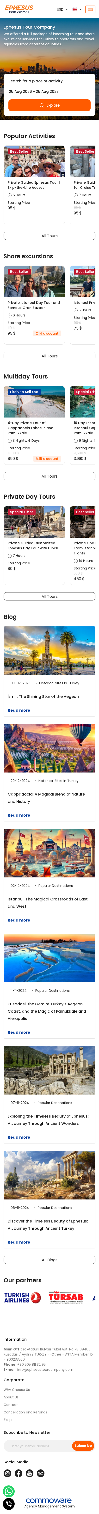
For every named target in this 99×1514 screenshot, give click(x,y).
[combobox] (49, 81)
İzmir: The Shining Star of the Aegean (43, 696)
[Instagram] (7, 1473)
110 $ (77, 207)
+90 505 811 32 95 (25, 1364)
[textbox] (49, 81)
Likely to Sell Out (24, 391)
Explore (53, 105)
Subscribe (83, 1445)
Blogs (8, 1419)
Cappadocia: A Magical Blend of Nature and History (46, 797)
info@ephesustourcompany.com (38, 1369)
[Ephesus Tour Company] (16, 9)
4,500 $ (80, 453)
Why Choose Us (17, 1389)
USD (60, 9)
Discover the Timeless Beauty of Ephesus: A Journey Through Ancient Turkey (48, 1224)
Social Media (16, 1462)
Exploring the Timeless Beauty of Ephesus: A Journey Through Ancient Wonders (48, 1119)
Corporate (14, 1380)
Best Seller (19, 151)
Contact (11, 1404)
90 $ (77, 322)
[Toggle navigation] (90, 9)
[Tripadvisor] (40, 1473)
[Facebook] (18, 1473)
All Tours (50, 236)
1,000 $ (13, 453)
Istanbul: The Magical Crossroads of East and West (48, 902)
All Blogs (49, 1260)
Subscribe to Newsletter (27, 1432)
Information (15, 1339)
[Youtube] (29, 1473)
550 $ (78, 573)
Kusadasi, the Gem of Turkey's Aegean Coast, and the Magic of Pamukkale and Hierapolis (47, 1011)
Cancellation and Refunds (25, 1412)
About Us (11, 1397)
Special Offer (21, 512)
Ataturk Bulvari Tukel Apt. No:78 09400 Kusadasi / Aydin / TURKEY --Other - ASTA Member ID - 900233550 (48, 1354)
